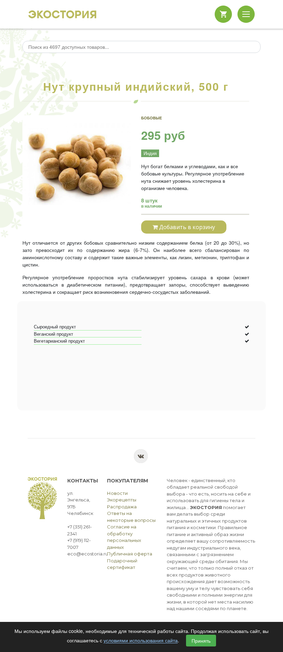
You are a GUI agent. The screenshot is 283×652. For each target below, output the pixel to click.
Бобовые (151, 117)
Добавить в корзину (186, 227)
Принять (201, 640)
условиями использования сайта (141, 640)
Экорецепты (121, 499)
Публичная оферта (129, 553)
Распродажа (122, 506)
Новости (117, 493)
